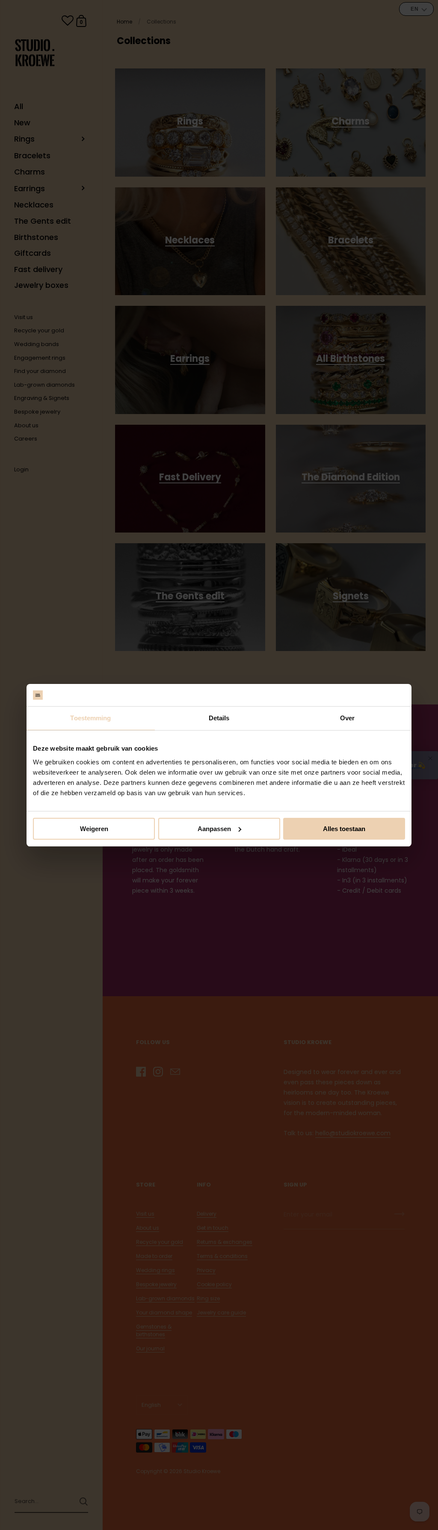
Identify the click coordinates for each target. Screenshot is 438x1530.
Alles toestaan (344, 828)
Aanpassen (214, 828)
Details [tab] (219, 718)
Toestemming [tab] (90, 718)
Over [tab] (347, 718)
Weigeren (94, 828)
